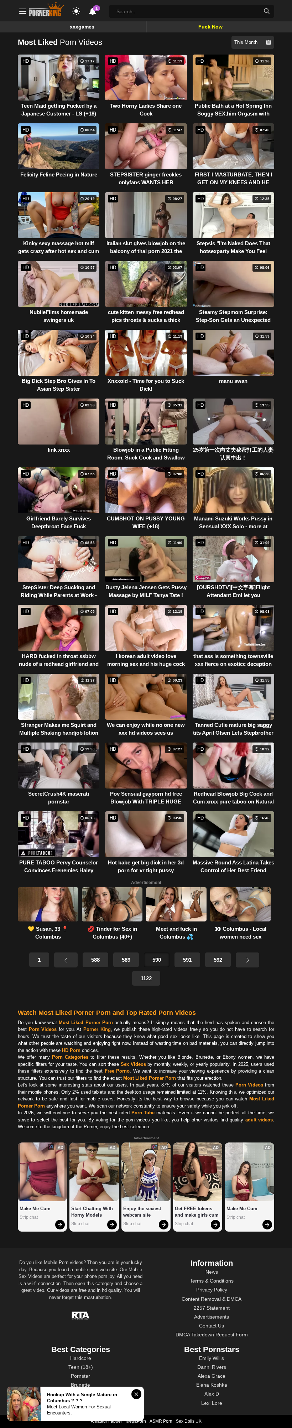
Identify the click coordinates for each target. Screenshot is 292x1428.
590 (156, 960)
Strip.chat (29, 1217)
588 (95, 960)
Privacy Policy (211, 1290)
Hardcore (80, 1358)
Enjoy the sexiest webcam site (142, 1212)
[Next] (247, 959)
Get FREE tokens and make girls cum (197, 1212)
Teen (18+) (80, 1367)
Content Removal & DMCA (211, 1299)
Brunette (80, 1385)
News (211, 1272)
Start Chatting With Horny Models (92, 1212)
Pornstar (80, 1376)
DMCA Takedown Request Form (212, 1334)
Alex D (211, 1394)
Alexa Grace (211, 1376)
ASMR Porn (161, 1421)
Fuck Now (210, 27)
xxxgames (82, 27)
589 (126, 960)
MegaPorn (136, 1421)
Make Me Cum (35, 1208)
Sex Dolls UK (189, 1421)
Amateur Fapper (106, 1421)
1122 (146, 978)
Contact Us (211, 1326)
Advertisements (211, 1317)
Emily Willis (211, 1358)
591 (187, 960)
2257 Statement (212, 1308)
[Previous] (66, 959)
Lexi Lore (211, 1403)
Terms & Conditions (212, 1281)
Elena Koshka (211, 1385)
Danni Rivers (211, 1367)
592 (218, 960)
